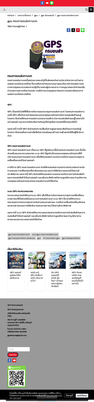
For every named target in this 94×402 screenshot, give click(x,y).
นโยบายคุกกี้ (17, 398)
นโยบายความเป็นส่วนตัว (54, 396)
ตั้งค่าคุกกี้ (69, 396)
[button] (86, 9)
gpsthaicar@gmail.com (17, 335)
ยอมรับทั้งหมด (82, 396)
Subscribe (12, 355)
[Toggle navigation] (91, 9)
